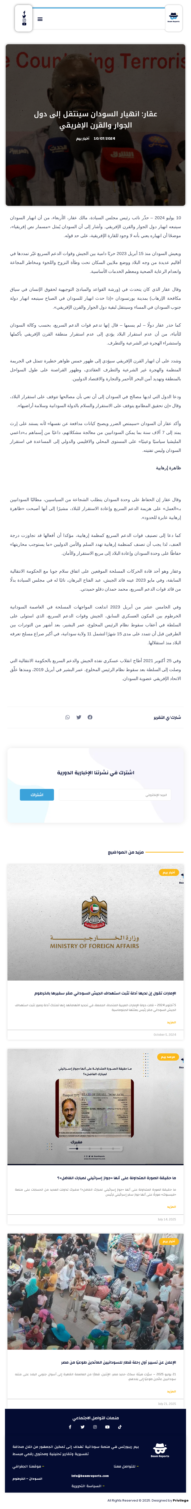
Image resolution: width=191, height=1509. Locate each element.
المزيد (171, 1022)
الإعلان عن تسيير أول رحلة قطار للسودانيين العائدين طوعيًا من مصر (118, 1362)
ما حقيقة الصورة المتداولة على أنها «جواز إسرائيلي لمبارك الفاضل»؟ (116, 1178)
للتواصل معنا (125, 1466)
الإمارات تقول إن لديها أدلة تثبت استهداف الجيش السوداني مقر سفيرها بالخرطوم (105, 993)
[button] (40, 19)
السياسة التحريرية (86, 1486)
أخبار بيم (82, 138)
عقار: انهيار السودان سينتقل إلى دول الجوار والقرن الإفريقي (95, 119)
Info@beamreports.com (90, 1476)
